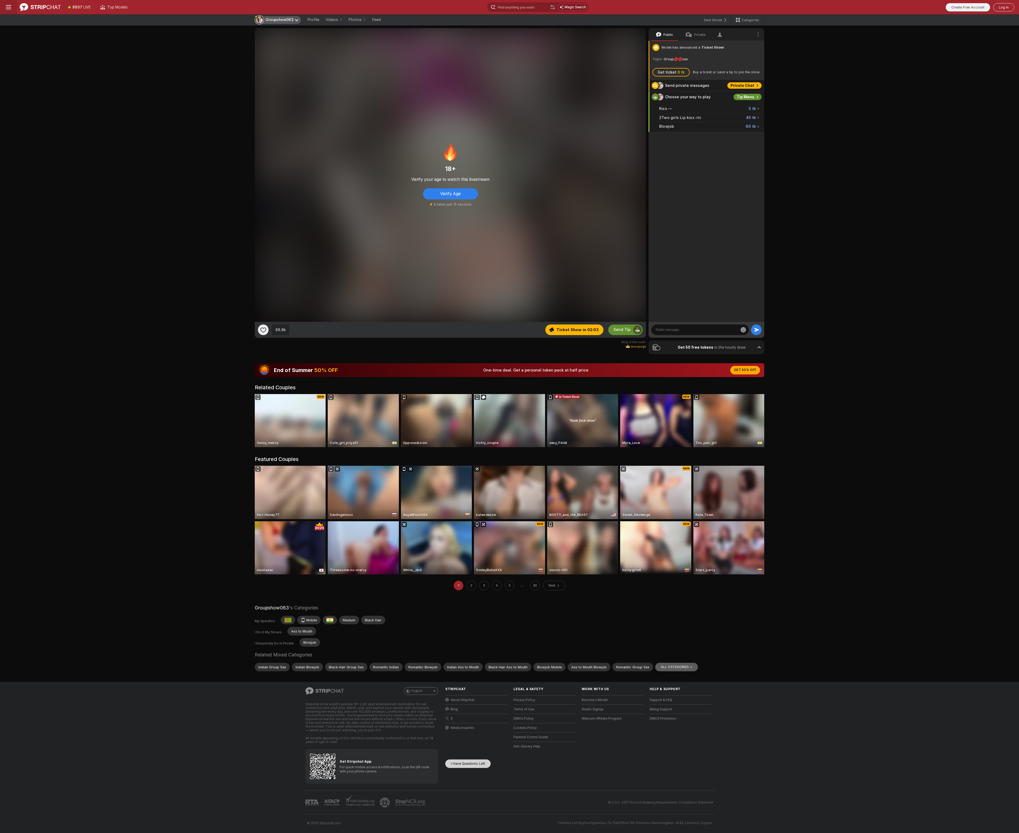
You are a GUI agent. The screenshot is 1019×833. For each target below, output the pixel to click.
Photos (357, 19)
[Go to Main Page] (40, 7)
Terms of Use (523, 709)
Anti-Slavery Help (526, 746)
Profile (313, 19)
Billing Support (661, 709)
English (416, 691)
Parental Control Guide (530, 737)
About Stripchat (462, 700)
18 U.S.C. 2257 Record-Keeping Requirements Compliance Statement (660, 802)
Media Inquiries (462, 728)
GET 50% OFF (745, 370)
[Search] (552, 7)
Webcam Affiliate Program (601, 718)
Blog (454, 709)
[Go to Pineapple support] (385, 802)
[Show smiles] (743, 330)
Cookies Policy (525, 728)
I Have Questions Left (468, 764)
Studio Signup (592, 709)
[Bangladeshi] (288, 620)
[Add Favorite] (263, 329)
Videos (334, 19)
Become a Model (595, 700)
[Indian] (330, 620)
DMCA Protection (663, 718)
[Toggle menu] (8, 7)
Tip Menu (745, 97)
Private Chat (742, 85)
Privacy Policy (524, 700)
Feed (376, 19)
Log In (1004, 7)
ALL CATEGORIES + (676, 667)
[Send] (756, 329)
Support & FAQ (661, 700)
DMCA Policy (523, 718)
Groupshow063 (272, 607)
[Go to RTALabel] (312, 802)
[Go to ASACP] (332, 802)
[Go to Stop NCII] (410, 802)
